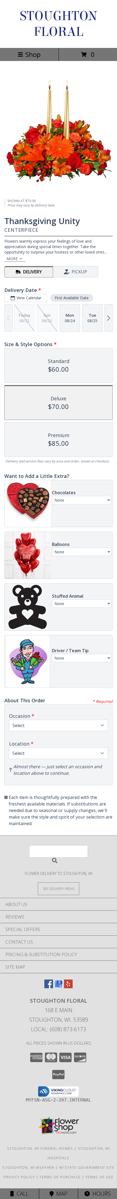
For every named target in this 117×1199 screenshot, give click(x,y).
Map (60, 1193)
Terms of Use (99, 1176)
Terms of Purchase (60, 1176)
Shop (33, 54)
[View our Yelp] (68, 986)
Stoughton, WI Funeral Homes (40, 1148)
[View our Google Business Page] (58, 986)
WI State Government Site (87, 1167)
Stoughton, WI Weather (28, 1167)
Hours (100, 1193)
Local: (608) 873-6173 (58, 1029)
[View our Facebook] (48, 986)
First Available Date (72, 297)
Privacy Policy (19, 1176)
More (12, 258)
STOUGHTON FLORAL (58, 24)
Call (21, 1193)
